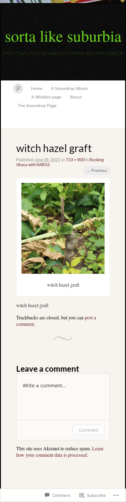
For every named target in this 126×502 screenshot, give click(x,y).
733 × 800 (75, 159)
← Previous (97, 170)
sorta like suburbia (63, 35)
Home (37, 88)
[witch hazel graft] (63, 272)
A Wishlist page (46, 96)
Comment (88, 430)
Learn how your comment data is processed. (59, 451)
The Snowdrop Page (37, 105)
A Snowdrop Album (69, 88)
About (76, 96)
